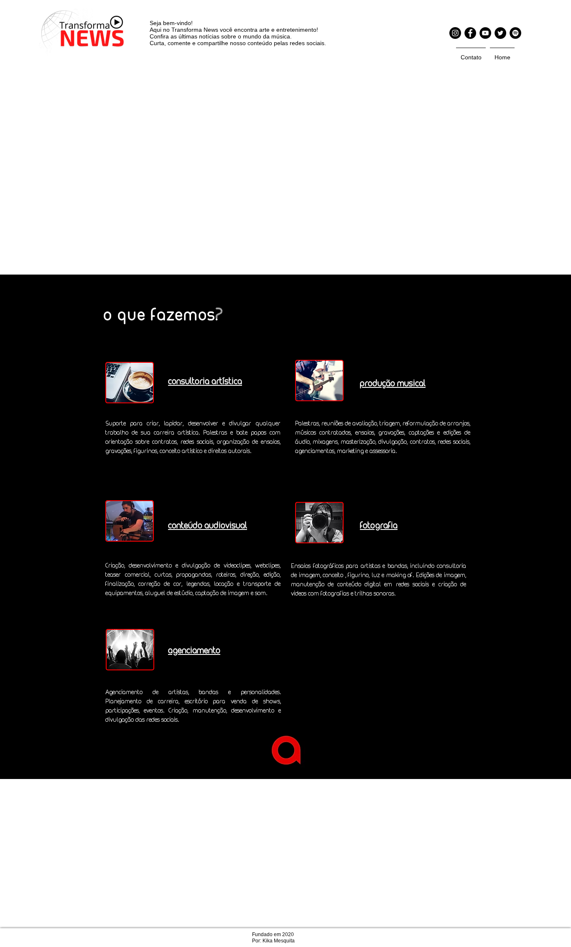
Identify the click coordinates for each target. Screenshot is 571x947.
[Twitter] (500, 33)
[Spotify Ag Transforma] (515, 33)
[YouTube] (485, 33)
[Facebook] (470, 33)
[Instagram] (455, 33)
